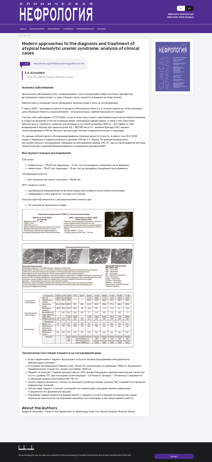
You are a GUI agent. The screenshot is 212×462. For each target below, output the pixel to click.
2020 (21, 36)
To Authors (68, 29)
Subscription (54, 29)
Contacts (101, 29)
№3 (28, 36)
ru (181, 8)
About (23, 29)
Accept (174, 456)
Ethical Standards (85, 29)
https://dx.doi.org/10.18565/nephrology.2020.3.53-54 (58, 64)
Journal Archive (37, 29)
